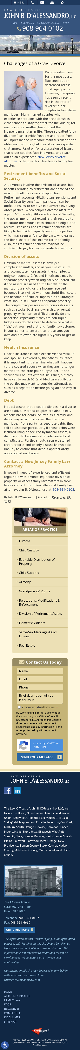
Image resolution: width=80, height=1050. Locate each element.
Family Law (12, 1000)
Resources (12, 1008)
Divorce (24, 541)
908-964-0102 (42, 28)
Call (32, 2)
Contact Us (12, 1013)
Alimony (25, 582)
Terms (43, 747)
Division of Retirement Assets (40, 613)
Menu (20, 2)
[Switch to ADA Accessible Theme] (5, 1045)
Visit (52, 2)
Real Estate (27, 645)
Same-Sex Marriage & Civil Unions (38, 634)
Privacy (36, 747)
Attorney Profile (17, 996)
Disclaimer (12, 1017)
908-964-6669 (20, 922)
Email (42, 2)
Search (62, 2)
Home (8, 991)
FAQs (7, 1004)
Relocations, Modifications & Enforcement (39, 602)
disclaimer (49, 707)
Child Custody (29, 550)
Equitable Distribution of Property (37, 561)
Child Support (29, 573)
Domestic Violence (32, 623)
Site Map (10, 1021)
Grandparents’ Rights (34, 591)
